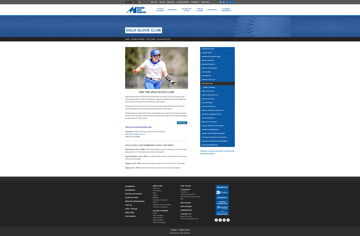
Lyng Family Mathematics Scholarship (214, 137)
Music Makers (206, 72)
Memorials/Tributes (208, 64)
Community (195, 2)
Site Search (130, 216)
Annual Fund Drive (208, 60)
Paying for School (133, 194)
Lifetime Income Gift (208, 118)
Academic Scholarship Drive (211, 56)
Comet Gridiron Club (208, 106)
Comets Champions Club (210, 95)
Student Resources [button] (226, 9)
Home (127, 39)
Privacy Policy (184, 230)
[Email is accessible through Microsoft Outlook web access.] (223, 2)
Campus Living (131, 198)
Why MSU (154, 2)
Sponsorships (206, 75)
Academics (130, 186)
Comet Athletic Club (208, 79)
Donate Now (182, 123)
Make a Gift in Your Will (209, 122)
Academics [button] (172, 9)
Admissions (130, 190)
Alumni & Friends (183, 2)
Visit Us (162, 2)
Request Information (134, 201)
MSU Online (186, 203)
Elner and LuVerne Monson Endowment (215, 141)
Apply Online (131, 209)
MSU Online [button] (212, 9)
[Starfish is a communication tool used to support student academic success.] (233, 2)
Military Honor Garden (209, 68)
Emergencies (186, 210)
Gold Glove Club (163, 39)
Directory (171, 2)
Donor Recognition (208, 49)
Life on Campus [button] (200, 9)
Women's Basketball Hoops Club (212, 110)
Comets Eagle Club (208, 99)
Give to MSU (150, 39)
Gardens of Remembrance (210, 129)
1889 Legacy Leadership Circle (211, 114)
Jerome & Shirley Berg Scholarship (213, 133)
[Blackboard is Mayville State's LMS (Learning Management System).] (220, 2)
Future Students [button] (160, 9)
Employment (186, 206)
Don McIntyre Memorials (210, 145)
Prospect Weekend (209, 87)
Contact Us (186, 214)
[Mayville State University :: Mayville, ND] (138, 9)
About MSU (205, 2)
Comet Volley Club (208, 91)
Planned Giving (207, 52)
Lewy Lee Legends (207, 102)
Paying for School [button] (186, 9)
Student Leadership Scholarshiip (213, 125)
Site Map (174, 230)
